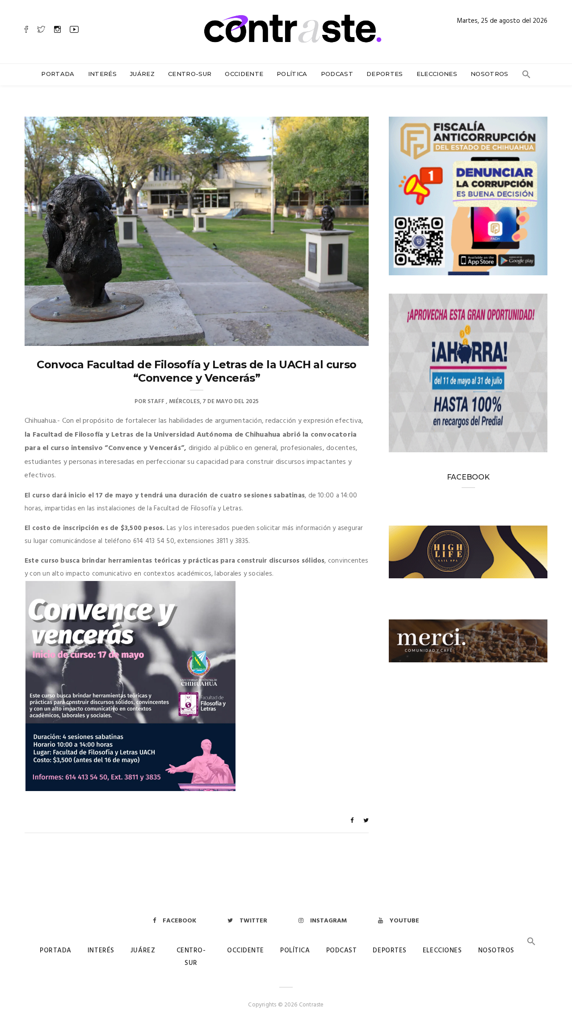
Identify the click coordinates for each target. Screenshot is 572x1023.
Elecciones (436, 73)
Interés (102, 73)
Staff (155, 401)
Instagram (328, 921)
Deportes (384, 73)
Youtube (404, 921)
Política (292, 73)
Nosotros (490, 73)
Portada (57, 73)
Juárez (142, 73)
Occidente (244, 73)
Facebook (179, 921)
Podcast (337, 73)
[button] (526, 76)
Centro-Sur (189, 73)
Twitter (253, 921)
